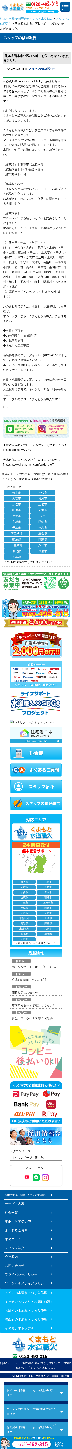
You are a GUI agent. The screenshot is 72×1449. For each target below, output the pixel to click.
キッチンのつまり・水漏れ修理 (27, 1302)
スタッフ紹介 (14, 1248)
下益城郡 (16, 533)
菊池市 (42, 510)
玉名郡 (42, 533)
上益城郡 (16, 545)
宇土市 (16, 516)
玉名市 (42, 504)
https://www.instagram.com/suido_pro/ (29, 464)
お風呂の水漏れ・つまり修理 (26, 1310)
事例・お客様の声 (18, 1221)
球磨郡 (42, 551)
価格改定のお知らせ (25, 992)
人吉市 (16, 498)
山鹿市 (16, 510)
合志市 (42, 527)
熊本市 (16, 492)
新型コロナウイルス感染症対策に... (34, 1018)
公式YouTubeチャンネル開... (30, 979)
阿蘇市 (42, 521)
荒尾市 (42, 498)
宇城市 (16, 521)
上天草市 (42, 516)
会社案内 (11, 1257)
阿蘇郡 (42, 539)
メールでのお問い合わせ (42, 11)
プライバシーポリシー (21, 1274)
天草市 (16, 527)
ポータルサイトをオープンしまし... (34, 966)
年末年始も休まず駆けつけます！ (33, 1005)
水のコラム (13, 1239)
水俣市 (16, 504)
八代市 (42, 492)
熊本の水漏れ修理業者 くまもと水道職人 (26, 18)
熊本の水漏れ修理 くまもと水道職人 (26, 1195)
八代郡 (42, 545)
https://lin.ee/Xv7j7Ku (18, 449)
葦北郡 (16, 551)
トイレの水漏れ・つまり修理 (26, 1293)
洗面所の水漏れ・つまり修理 (26, 1319)
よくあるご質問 (16, 1230)
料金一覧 (11, 1213)
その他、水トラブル (19, 1328)
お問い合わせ (14, 1266)
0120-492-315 (33, 1356)
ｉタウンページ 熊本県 (28, 1157)
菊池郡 (16, 539)
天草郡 (16, 556)
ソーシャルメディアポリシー (26, 1283)
